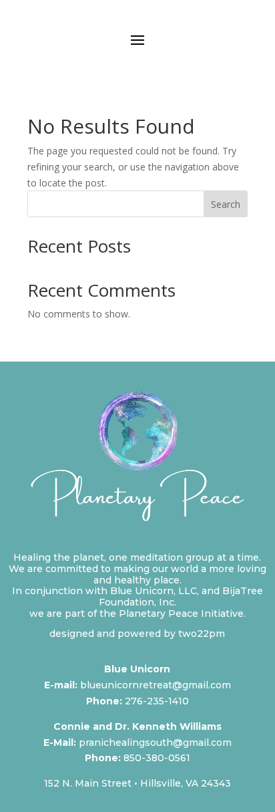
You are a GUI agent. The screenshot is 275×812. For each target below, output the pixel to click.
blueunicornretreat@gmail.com (155, 685)
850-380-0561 (156, 758)
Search (225, 204)
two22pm (201, 634)
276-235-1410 (157, 701)
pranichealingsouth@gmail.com (155, 742)
